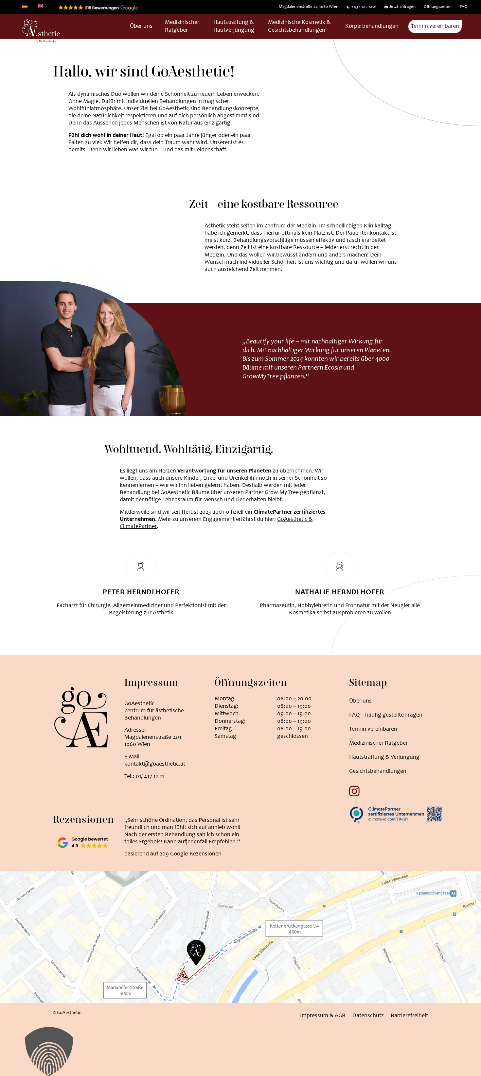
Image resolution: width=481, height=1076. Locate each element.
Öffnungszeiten (438, 7)
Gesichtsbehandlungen (377, 771)
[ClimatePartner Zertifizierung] (395, 814)
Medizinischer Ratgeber (378, 743)
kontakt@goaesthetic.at (154, 764)
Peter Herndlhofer (141, 592)
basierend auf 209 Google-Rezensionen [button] (173, 854)
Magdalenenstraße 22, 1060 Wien (308, 7)
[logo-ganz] (30, 31)
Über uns (360, 701)
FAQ (463, 7)
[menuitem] (308, 7)
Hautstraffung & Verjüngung (384, 757)
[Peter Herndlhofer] (141, 567)
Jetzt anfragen (402, 7)
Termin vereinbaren (373, 729)
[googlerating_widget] (82, 842)
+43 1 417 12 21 (364, 7)
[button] (240, 1051)
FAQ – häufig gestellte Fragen (385, 715)
